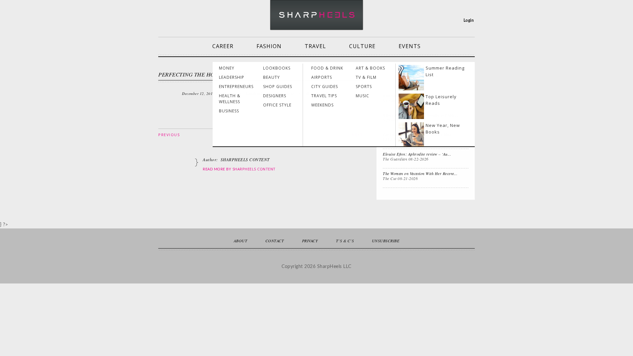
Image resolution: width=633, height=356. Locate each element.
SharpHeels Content (254, 168)
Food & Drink (327, 68)
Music (362, 96)
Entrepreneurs (236, 86)
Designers (274, 96)
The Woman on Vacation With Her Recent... (420, 173)
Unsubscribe (386, 240)
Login (469, 20)
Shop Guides (277, 86)
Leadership (231, 77)
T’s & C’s (345, 240)
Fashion (269, 46)
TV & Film (366, 77)
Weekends (322, 105)
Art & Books (370, 68)
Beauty (271, 77)
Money (226, 68)
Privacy (310, 240)
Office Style (277, 105)
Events (410, 46)
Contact (274, 240)
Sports (364, 86)
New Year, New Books (443, 128)
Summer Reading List (445, 71)
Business (229, 111)
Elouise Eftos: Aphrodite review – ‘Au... (417, 154)
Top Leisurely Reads (441, 100)
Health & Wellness (229, 98)
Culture (362, 46)
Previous (169, 134)
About (241, 240)
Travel (315, 46)
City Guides (324, 86)
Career (222, 46)
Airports (321, 77)
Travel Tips (324, 96)
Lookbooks (276, 68)
